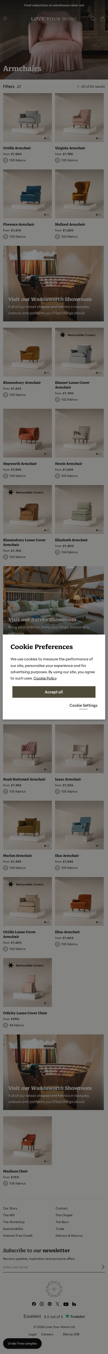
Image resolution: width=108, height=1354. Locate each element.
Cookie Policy (45, 678)
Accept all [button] (54, 691)
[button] (83, 705)
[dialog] (54, 677)
